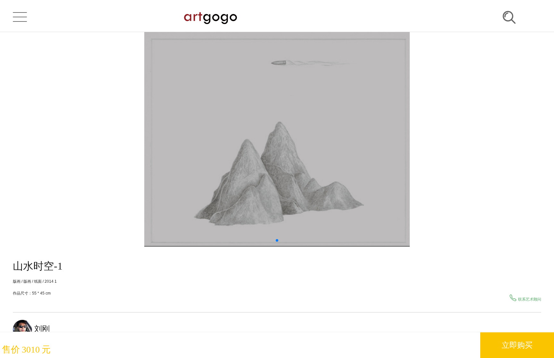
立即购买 (517, 345)
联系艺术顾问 (529, 299)
